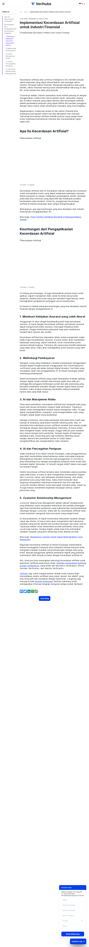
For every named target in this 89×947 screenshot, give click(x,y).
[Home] (21, 12)
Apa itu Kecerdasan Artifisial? (9, 19)
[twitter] (25, 591)
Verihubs (24, 573)
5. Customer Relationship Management (11, 71)
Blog (25, 12)
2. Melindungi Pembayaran (11, 50)
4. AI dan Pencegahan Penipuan (11, 64)
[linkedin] (28, 591)
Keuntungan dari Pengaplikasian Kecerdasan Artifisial (10, 29)
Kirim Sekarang (72, 934)
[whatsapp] (32, 591)
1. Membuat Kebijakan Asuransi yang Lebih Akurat (10, 41)
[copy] (36, 591)
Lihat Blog (44, 598)
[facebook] (21, 591)
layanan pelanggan (44, 581)
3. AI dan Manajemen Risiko (10, 56)
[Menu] (3, 3)
